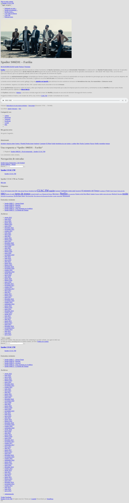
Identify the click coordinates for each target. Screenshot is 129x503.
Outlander (92, 194)
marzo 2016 (8, 306)
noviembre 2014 (9, 328)
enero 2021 (8, 241)
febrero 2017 (8, 295)
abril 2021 (8, 236)
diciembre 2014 (9, 326)
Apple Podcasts (12, 109)
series (101, 194)
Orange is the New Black (82, 194)
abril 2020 (8, 248)
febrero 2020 (8, 251)
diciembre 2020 (9, 243)
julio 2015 (8, 316)
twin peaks (59, 196)
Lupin (40, 194)
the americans (9, 196)
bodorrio (36, 143)
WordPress (50, 499)
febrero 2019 (8, 265)
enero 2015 (8, 324)
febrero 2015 (8, 323)
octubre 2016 (8, 302)
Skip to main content (7, 1)
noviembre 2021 (9, 229)
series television (107, 194)
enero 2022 (8, 226)
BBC (16, 191)
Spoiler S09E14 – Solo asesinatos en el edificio (19, 208)
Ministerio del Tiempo (47, 194)
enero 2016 (8, 309)
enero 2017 (8, 297)
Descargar (31, 105)
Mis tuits (3, 182)
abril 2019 (8, 261)
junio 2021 (8, 233)
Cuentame (43, 143)
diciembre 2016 (9, 299)
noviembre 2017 (9, 285)
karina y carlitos (71, 143)
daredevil (78, 191)
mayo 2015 (8, 317)
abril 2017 (8, 292)
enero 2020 (8, 253)
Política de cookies (43, 341)
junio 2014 (8, 333)
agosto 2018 (8, 273)
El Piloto (48, 143)
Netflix (97, 143)
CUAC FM (44, 96)
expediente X (103, 191)
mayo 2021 (8, 234)
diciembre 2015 (9, 311)
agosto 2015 (8, 314)
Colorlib (33, 499)
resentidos (102, 143)
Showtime (119, 194)
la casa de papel (35, 194)
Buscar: (3, 166)
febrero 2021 (8, 239)
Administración (9, 494)
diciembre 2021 (9, 227)
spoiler (17, 67)
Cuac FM (7, 15)
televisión (3, 196)
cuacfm (52, 191)
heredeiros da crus (61, 143)
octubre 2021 (8, 231)
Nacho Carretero (85, 143)
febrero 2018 (8, 280)
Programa (27, 67)
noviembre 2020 (9, 244)
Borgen (27, 191)
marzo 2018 (8, 278)
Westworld (66, 196)
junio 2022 (8, 219)
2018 (6, 191)
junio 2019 (8, 258)
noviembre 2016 (9, 300)
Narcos (92, 143)
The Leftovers (37, 196)
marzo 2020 (8, 250)
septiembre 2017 (9, 289)
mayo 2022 (8, 221)
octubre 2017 (8, 287)
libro (78, 143)
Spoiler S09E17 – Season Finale (14, 203)
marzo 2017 (8, 294)
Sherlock (114, 194)
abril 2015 (8, 319)
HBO (3, 193)
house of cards (10, 194)
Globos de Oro (121, 191)
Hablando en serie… (11, 8)
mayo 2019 (8, 260)
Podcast (21, 67)
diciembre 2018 (9, 267)
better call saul (21, 191)
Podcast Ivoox (9, 17)
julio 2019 (8, 256)
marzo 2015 (8, 321)
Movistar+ (56, 194)
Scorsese (97, 194)
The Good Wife (29, 196)
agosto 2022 (8, 217)
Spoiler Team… (9, 12)
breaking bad (33, 191)
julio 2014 (8, 331)
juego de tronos (22, 193)
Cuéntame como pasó (68, 191)
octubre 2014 (8, 329)
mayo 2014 (8, 334)
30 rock (2, 191)
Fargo (108, 191)
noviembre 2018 (9, 268)
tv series (54, 196)
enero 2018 (8, 282)
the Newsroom (44, 196)
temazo (108, 143)
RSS (20, 109)
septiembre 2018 (9, 272)
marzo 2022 (8, 222)
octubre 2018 (8, 270)
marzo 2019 (8, 263)
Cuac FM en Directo (11, 13)
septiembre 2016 (9, 304)
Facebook (8, 497)
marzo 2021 (8, 238)
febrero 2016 (8, 307)
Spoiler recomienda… (11, 10)
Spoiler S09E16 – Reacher (12, 205)
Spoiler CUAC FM (8, 170)
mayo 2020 (8, 246)
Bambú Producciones (27, 143)
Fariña (3, 70)
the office (50, 196)
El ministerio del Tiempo (91, 191)
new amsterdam (71, 194)
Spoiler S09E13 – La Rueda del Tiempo (16, 210)
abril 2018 (8, 277)
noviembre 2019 (9, 255)
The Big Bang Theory (19, 196)
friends (115, 191)
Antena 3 (18, 143)
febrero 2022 (8, 224)
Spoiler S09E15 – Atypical (12, 207)
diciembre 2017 (9, 284)
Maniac (19, 92)
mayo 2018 (8, 275)
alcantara (3, 143)
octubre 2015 (8, 312)
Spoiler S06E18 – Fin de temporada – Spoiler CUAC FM (28, 151)
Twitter (3, 497)
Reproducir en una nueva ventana (16, 105)
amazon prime (10, 143)
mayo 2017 (8, 290)
